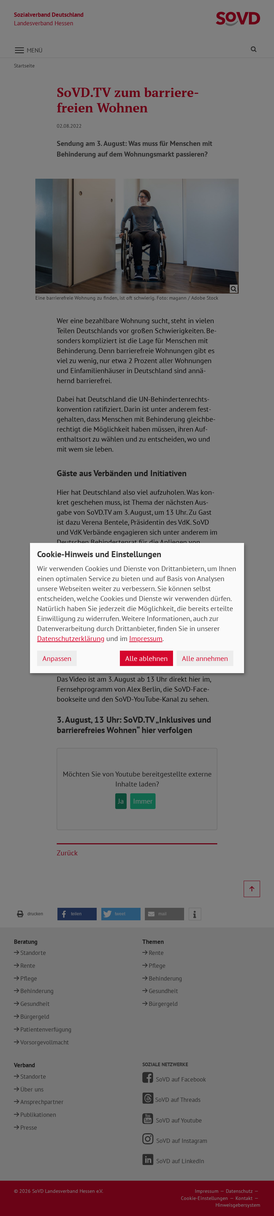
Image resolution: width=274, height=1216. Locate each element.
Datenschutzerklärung (71, 638)
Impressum (145, 638)
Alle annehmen (205, 658)
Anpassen (56, 658)
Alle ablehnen (146, 658)
